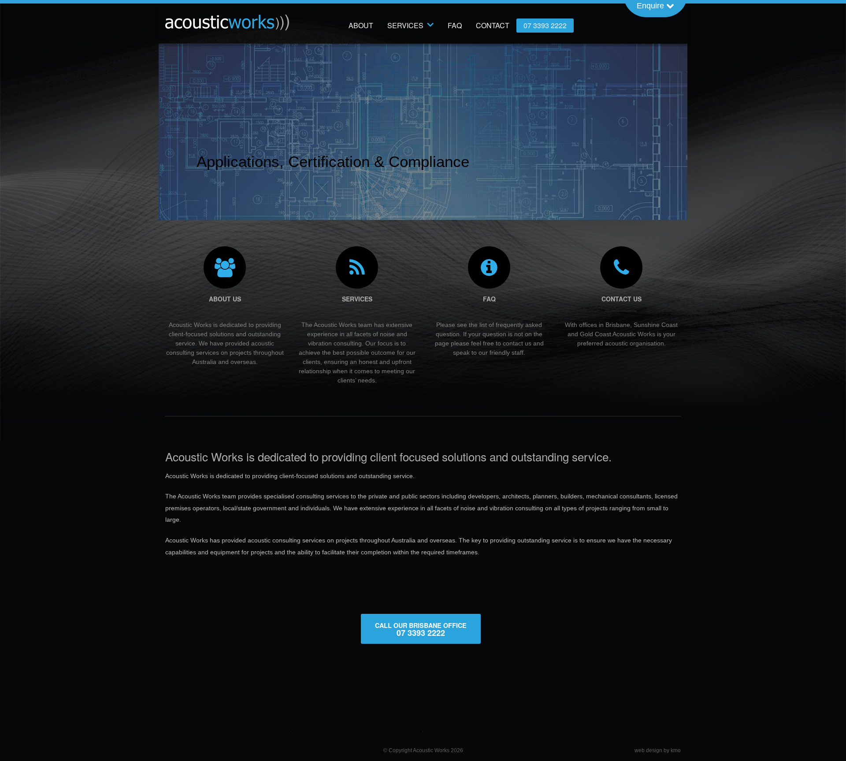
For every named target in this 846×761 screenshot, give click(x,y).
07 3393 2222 (545, 25)
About (361, 25)
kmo (676, 750)
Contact (492, 25)
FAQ (455, 25)
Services (405, 25)
